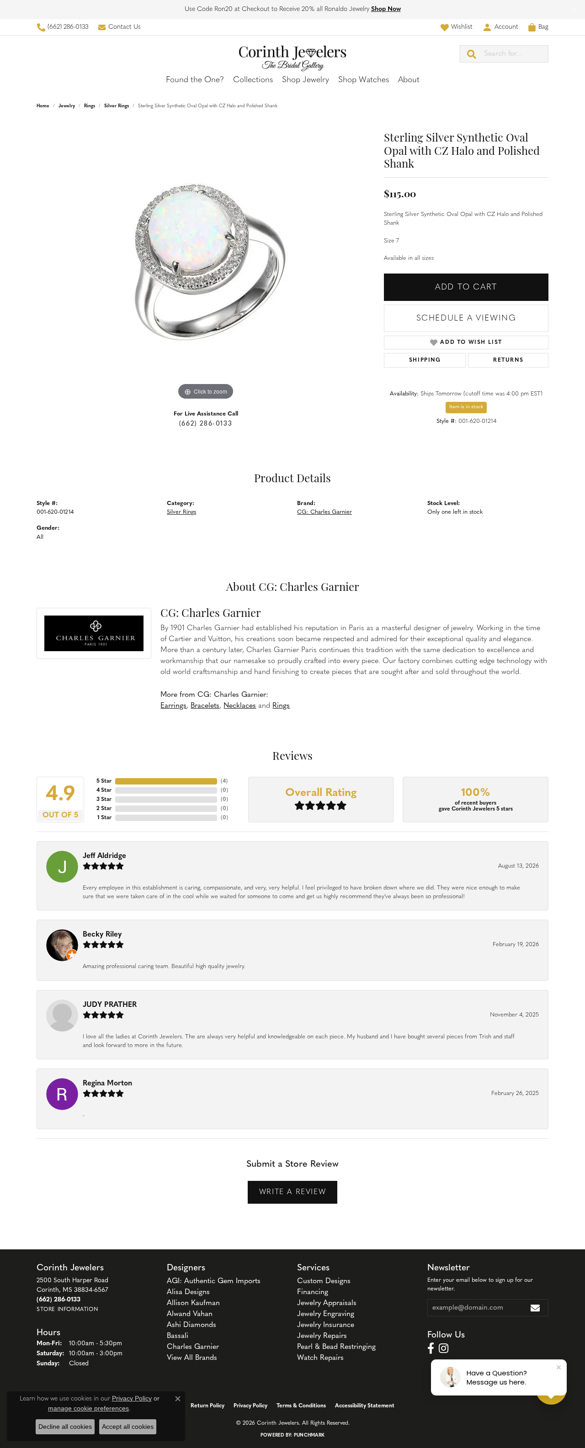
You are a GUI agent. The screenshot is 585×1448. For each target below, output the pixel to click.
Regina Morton (107, 1083)
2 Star (104, 808)
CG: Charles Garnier (324, 512)
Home (43, 106)
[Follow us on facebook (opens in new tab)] (430, 1348)
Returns (508, 360)
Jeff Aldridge (104, 856)
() (224, 781)
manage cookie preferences (88, 1408)
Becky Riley (102, 934)
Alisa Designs (188, 1292)
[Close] (574, 10)
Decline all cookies (65, 1426)
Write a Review (292, 1192)
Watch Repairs (320, 1358)
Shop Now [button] (386, 9)
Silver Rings (116, 106)
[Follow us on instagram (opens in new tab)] (443, 1348)
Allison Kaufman (193, 1303)
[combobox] (516, 54)
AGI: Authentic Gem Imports (214, 1281)
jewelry (66, 106)
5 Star (104, 781)
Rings (89, 106)
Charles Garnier (193, 1347)
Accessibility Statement (364, 1406)
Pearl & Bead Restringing (336, 1347)
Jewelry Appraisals (326, 1303)
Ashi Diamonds (191, 1325)
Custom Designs (324, 1281)
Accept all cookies (128, 1426)
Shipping (425, 360)
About (409, 80)
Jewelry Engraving (325, 1314)
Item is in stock (466, 407)
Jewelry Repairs (322, 1336)
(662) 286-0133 (205, 424)
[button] (456, 27)
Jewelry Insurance (325, 1325)
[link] (62, 27)
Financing (312, 1292)
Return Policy (207, 1406)
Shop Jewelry (305, 80)
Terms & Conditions (301, 1406)
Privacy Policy (250, 1406)
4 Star (104, 790)
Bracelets (205, 706)
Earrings (173, 706)
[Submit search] (472, 54)
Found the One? (195, 80)
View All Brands (192, 1358)
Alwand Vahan (190, 1314)
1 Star (104, 818)
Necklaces (239, 706)
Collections (253, 80)
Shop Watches (363, 80)
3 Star (104, 799)
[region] (206, 265)
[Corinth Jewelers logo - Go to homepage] (292, 54)
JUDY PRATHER (110, 1005)
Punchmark (309, 1435)
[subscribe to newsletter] (535, 1308)
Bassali (177, 1336)
